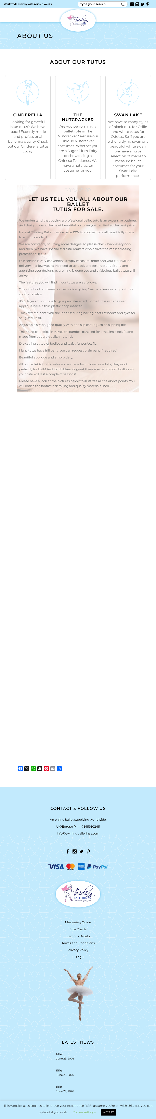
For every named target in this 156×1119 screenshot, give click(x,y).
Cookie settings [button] (84, 1112)
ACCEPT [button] (108, 1112)
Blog (78, 957)
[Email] (53, 768)
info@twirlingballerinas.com (78, 833)
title (59, 1054)
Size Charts (78, 929)
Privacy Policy (78, 950)
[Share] (59, 768)
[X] (27, 768)
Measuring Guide (78, 922)
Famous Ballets (78, 936)
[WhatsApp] (33, 768)
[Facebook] (20, 768)
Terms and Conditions (78, 943)
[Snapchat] (40, 768)
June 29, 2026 (65, 1058)
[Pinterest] (46, 768)
